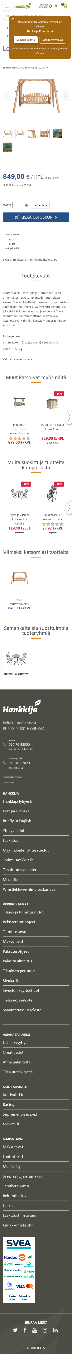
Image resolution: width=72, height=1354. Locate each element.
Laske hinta (40, 205)
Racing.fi (10, 1104)
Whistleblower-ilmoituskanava (29, 889)
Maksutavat (13, 941)
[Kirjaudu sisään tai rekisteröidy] (56, 6)
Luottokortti (13, 1156)
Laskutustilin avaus (19, 1215)
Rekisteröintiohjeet (19, 921)
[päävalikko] (7, 6)
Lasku (8, 1205)
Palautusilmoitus (17, 961)
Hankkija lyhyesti (17, 801)
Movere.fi (11, 1124)
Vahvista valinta (26, 39)
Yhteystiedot (13, 830)
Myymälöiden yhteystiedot (26, 850)
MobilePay (12, 1166)
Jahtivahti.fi (13, 1094)
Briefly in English (17, 820)
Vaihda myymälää (53, 39)
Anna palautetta (17, 1062)
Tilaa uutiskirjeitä (18, 1071)
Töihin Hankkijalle (18, 859)
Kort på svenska (16, 811)
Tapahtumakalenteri (20, 869)
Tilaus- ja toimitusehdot (23, 912)
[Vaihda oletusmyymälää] (50, 6)
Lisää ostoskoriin (39, 217)
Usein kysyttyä (15, 1042)
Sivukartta (12, 980)
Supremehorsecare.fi (20, 1114)
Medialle (10, 879)
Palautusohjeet (16, 951)
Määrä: (7, 205)
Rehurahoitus (14, 1195)
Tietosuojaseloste (17, 1000)
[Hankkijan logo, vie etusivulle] (25, 5)
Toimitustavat (14, 931)
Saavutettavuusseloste (22, 1009)
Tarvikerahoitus (16, 1185)
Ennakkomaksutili (18, 1225)
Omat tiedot (13, 1052)
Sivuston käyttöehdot (21, 990)
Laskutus (10, 840)
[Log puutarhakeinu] (36, 95)
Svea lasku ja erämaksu (22, 1176)
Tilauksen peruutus (19, 970)
